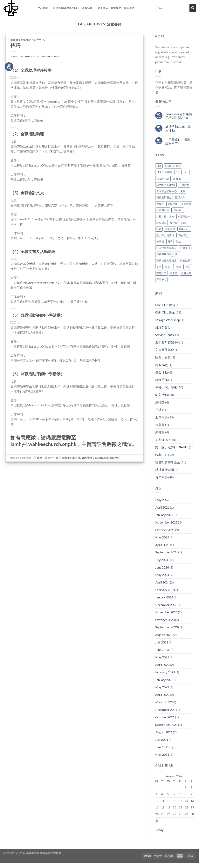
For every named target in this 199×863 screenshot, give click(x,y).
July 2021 (161, 739)
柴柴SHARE (163, 440)
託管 (178, 266)
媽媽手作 (173, 203)
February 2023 (165, 672)
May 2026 (162, 500)
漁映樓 (160, 241)
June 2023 (162, 649)
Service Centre (165, 335)
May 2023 (162, 657)
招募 (158, 229)
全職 (71, 457)
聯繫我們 (116, 8)
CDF (158, 166)
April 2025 (162, 545)
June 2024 (162, 567)
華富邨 (169, 266)
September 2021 (166, 724)
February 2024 (165, 590)
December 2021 (166, 709)
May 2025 (162, 537)
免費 (182, 191)
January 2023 (164, 680)
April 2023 (162, 665)
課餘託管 (161, 273)
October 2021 (165, 717)
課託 (187, 266)
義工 (177, 254)
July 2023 (161, 642)
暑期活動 (170, 229)
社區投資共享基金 (166, 247)
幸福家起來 (184, 216)
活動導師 (114, 457)
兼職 (77, 457)
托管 (183, 222)
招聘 (12, 39)
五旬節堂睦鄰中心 (166, 191)
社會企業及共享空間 (65, 8)
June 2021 (162, 747)
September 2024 (166, 552)
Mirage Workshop (167, 320)
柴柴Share (184, 229)
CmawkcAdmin (49, 56)
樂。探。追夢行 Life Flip (171, 447)
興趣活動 (185, 260)
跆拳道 (174, 273)
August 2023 (163, 634)
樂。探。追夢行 (165, 235)
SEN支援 (161, 327)
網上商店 (103, 8)
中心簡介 (43, 8)
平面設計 (178, 210)
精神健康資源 (164, 254)
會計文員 (92, 457)
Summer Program (165, 185)
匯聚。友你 (163, 357)
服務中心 (20, 39)
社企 (178, 241)
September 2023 (166, 627)
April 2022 (162, 694)
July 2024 (161, 560)
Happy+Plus (162, 178)
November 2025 (166, 522)
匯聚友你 (180, 197)
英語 (158, 266)
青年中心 (41, 39)
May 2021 (162, 754)
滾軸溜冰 (183, 235)
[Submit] (192, 8)
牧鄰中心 (30, 39)
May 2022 (162, 687)
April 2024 (162, 582)
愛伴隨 (174, 222)
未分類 (160, 425)
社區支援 (185, 247)
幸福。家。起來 (165, 216)
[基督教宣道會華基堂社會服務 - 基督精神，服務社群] (17, 8)
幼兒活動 (161, 222)
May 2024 (162, 574)
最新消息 (129, 8)
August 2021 (163, 732)
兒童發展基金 (164, 197)
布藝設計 (186, 203)
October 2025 (165, 530)
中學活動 (184, 185)
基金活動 (87, 8)
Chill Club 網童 (164, 172)
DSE (186, 172)
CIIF (178, 172)
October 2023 (165, 620)
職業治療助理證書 (166, 260)
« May (159, 830)
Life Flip (177, 178)
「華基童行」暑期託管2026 (177, 141)
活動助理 (103, 457)
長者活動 (186, 273)
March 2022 (163, 702)
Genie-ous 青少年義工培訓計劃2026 (178, 115)
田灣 (170, 241)
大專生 (160, 203)
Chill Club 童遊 (173, 166)
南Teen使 (161, 365)
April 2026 (162, 507)
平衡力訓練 (162, 210)
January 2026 (164, 515)
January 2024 (164, 597)
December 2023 (166, 605)
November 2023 (166, 612)
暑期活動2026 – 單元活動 (178, 128)
